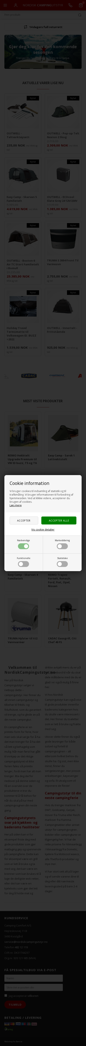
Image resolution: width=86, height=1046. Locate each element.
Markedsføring (62, 540)
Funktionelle (23, 558)
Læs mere (16, 505)
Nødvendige (23, 540)
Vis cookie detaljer (42, 529)
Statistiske (62, 558)
